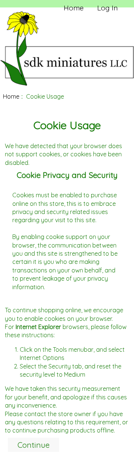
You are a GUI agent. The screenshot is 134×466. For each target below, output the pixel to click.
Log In (107, 7)
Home (74, 7)
